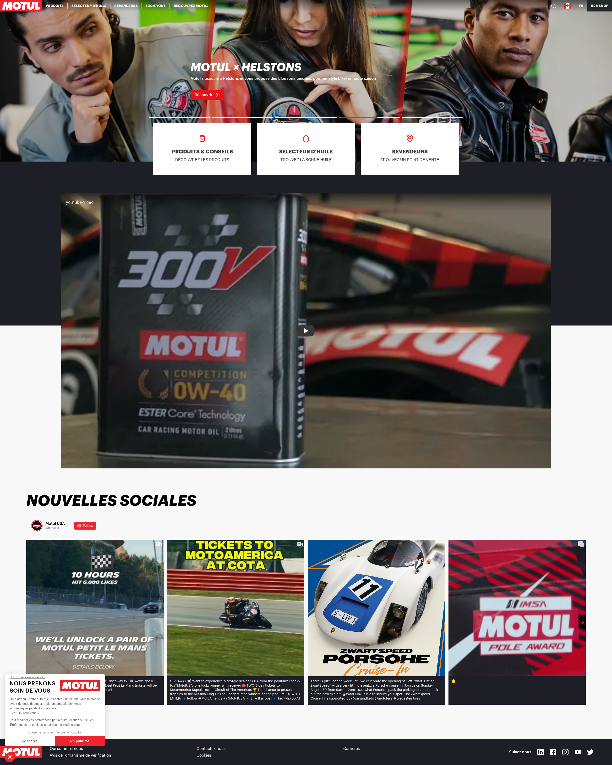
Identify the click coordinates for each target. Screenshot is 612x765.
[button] (10, 757)
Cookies (204, 755)
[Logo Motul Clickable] (21, 5)
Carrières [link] (351, 749)
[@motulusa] (37, 526)
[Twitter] (590, 752)
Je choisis (29, 741)
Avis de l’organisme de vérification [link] (80, 755)
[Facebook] (553, 752)
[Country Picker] (567, 6)
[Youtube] (577, 752)
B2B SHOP (599, 5)
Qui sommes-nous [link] (66, 749)
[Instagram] (565, 752)
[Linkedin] (540, 752)
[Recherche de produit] (553, 5)
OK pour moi (80, 741)
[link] (156, 5)
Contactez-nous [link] (211, 749)
